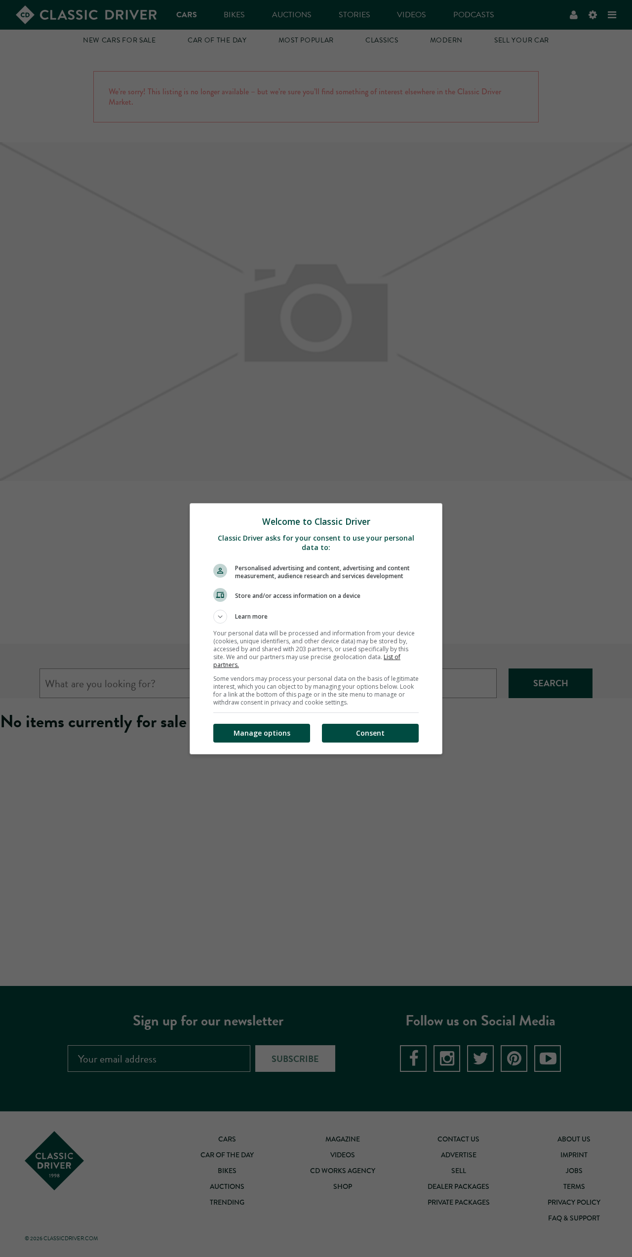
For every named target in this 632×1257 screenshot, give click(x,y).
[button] (316, 617)
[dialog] (316, 628)
